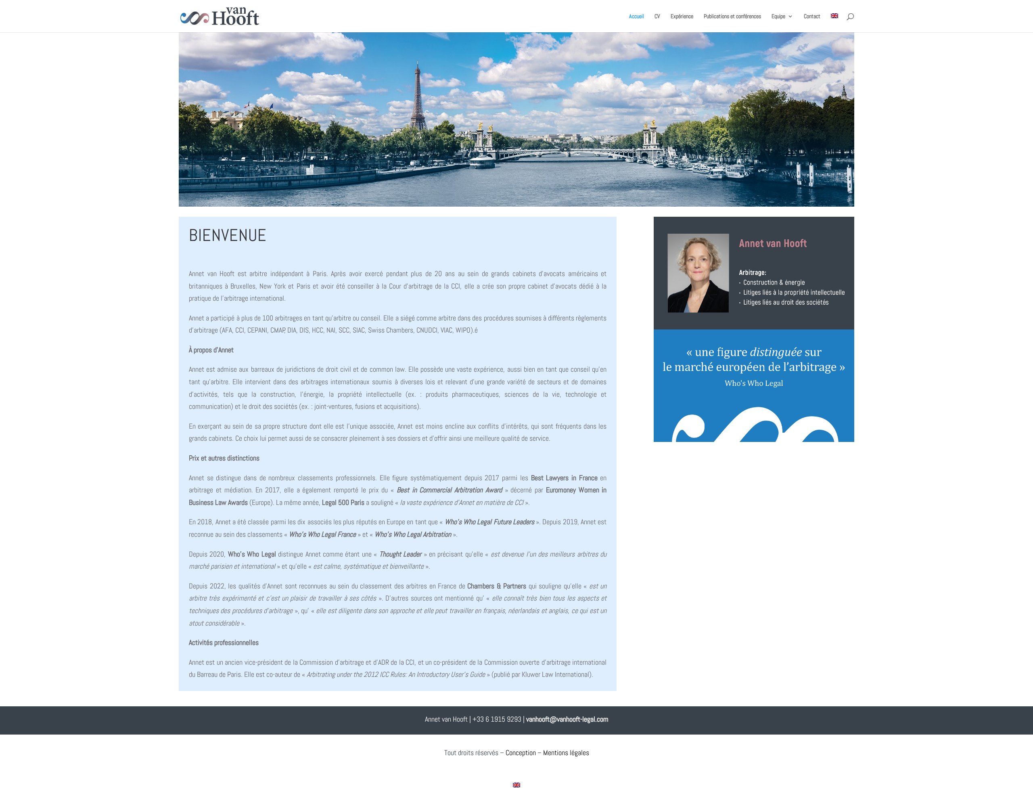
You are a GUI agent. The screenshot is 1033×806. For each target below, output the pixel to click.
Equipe (778, 16)
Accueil (636, 16)
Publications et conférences (732, 16)
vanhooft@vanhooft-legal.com (567, 719)
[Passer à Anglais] (834, 22)
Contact (812, 16)
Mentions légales (566, 752)
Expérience (682, 16)
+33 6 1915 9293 (497, 719)
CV (657, 16)
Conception (521, 752)
